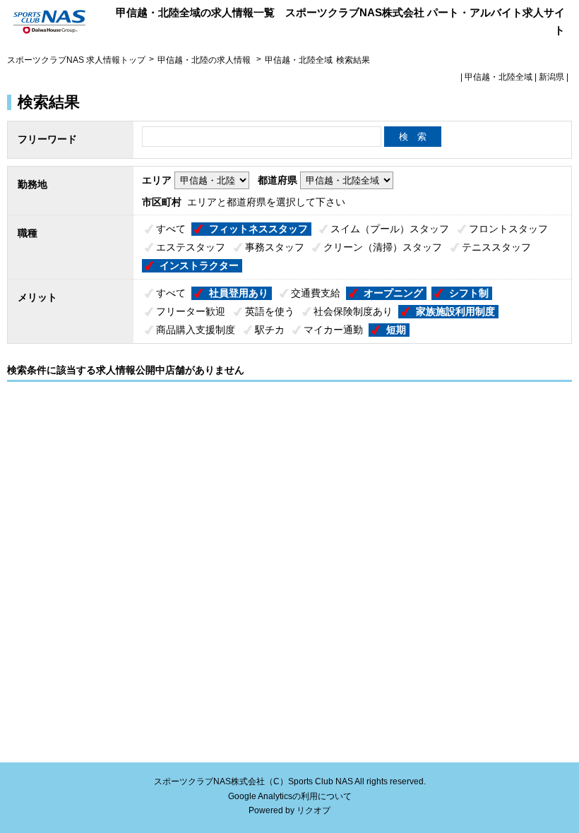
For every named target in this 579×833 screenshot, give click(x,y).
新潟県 (551, 77)
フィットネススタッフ (258, 228)
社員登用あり (238, 293)
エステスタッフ (190, 247)
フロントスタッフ (508, 228)
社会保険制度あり (353, 311)
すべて (171, 228)
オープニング (393, 293)
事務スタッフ (274, 247)
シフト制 (469, 293)
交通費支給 (315, 293)
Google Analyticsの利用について (290, 796)
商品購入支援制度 (195, 329)
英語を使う (269, 311)
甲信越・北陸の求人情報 (205, 60)
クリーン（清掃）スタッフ (382, 247)
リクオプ (313, 810)
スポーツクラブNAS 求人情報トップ (76, 60)
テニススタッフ (496, 247)
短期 (396, 329)
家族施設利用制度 (455, 311)
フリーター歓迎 (190, 311)
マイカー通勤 (333, 329)
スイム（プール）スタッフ (389, 228)
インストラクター (199, 265)
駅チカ (270, 329)
